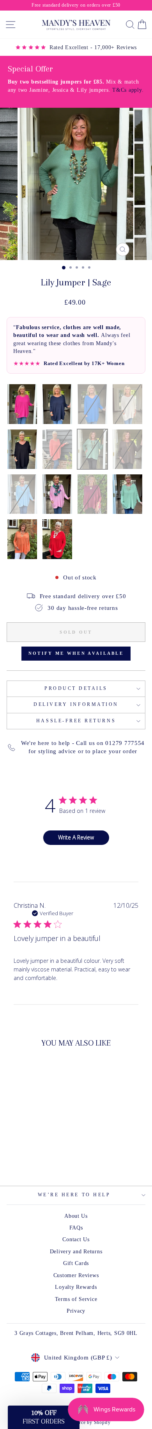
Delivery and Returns (76, 1251)
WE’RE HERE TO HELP (74, 1194)
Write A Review (76, 837)
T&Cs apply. (127, 90)
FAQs (76, 1228)
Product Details (76, 688)
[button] (44, 1417)
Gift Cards (76, 1263)
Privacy (76, 1311)
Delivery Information (76, 704)
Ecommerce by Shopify (86, 1422)
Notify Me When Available (76, 653)
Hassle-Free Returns (76, 720)
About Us (76, 1216)
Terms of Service (76, 1299)
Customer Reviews (76, 1275)
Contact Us (75, 1239)
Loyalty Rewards (76, 1287)
